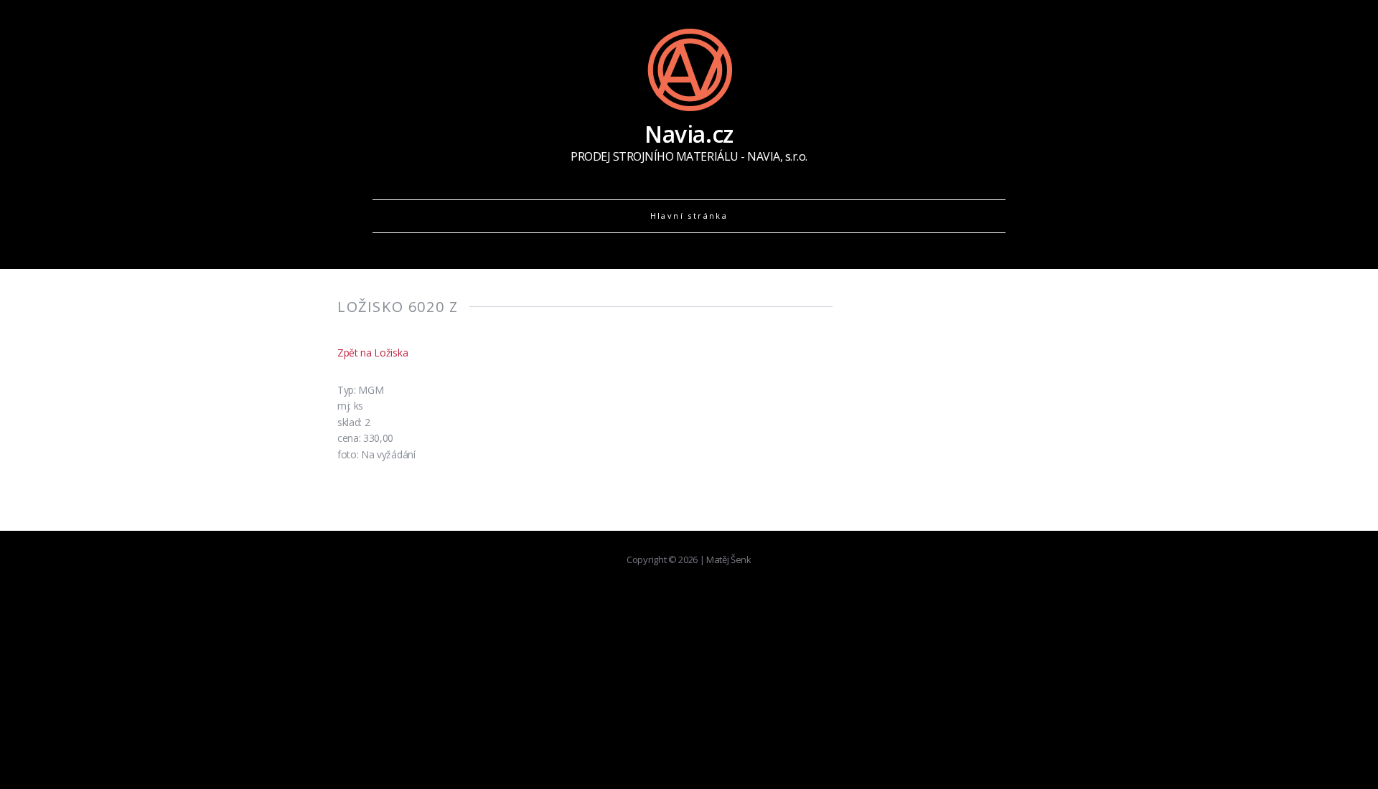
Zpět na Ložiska (372, 352)
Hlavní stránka (689, 215)
